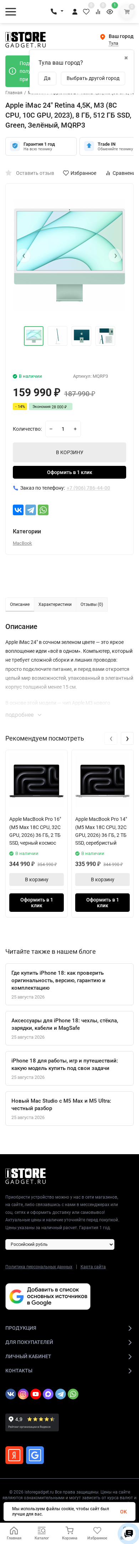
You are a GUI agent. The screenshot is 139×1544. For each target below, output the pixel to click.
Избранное (83, 173)
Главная (13, 93)
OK (123, 1512)
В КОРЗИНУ (69, 452)
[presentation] (23, 255)
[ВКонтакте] (18, 510)
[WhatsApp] (43, 510)
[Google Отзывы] (35, 1455)
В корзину (36, 879)
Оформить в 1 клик (69, 472)
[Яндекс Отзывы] (14, 1455)
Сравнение (125, 173)
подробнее (20, 714)
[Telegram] (30, 510)
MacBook (22, 543)
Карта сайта (93, 1266)
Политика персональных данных (38, 1266)
